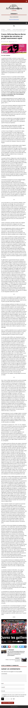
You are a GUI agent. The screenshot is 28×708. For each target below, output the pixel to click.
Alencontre (12, 41)
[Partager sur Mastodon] (18, 647)
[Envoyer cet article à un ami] (11, 647)
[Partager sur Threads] (25, 647)
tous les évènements (14, 19)
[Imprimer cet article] (14, 647)
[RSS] (14, 26)
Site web (3, 691)
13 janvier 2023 (5, 41)
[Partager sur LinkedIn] (7, 647)
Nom (2, 683)
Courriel (3, 687)
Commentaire (4, 673)
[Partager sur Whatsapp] (16, 647)
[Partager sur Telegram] (21, 647)
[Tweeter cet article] (5, 647)
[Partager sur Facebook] (2, 647)
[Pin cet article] (9, 647)
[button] (26, 1)
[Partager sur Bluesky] (23, 647)
